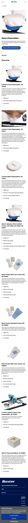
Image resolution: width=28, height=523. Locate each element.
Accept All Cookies (14, 515)
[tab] (25, 2)
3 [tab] (13, 35)
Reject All (14, 518)
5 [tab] (15, 35)
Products (4, 6)
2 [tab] (12, 35)
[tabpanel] (14, 21)
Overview (14, 55)
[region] (14, 514)
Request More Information (10, 48)
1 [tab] (11, 35)
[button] (14, 486)
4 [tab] (14, 35)
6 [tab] (16, 35)
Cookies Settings (14, 521)
